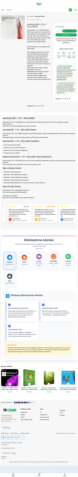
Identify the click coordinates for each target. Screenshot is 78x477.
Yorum (38, 19)
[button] (9, 384)
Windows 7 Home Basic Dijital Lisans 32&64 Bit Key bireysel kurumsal (49, 389)
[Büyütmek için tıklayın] (4, 36)
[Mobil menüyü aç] (2, 9)
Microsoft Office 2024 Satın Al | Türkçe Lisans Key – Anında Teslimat (24, 183)
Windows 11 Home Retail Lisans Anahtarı (16, 180)
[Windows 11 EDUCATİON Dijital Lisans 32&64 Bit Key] (9, 377)
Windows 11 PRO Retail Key (12, 172)
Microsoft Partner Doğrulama (12, 437)
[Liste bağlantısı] (29, 412)
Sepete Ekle (69, 30)
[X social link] (64, 99)
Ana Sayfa (30, 16)
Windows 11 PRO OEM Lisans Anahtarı (15, 174)
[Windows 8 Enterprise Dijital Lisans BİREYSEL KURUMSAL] (68, 377)
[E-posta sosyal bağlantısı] (66, 99)
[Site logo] (39, 3)
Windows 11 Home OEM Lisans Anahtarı (16, 177)
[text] (39, 453)
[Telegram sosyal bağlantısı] (69, 99)
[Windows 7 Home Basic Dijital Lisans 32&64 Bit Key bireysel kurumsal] (48, 377)
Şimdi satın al (66, 34)
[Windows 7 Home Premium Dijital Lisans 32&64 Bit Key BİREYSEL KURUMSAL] (29, 377)
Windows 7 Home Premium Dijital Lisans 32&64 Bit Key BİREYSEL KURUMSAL (29, 389)
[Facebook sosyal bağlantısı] (62, 99)
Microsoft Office (40, 16)
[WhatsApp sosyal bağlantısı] (67, 99)
